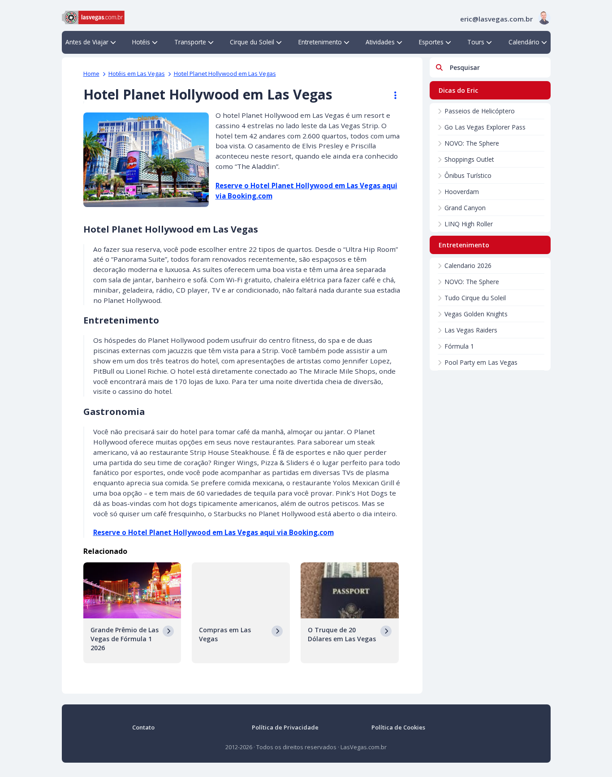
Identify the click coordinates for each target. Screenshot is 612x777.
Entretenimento (320, 42)
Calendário (524, 42)
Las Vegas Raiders (470, 330)
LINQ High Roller (468, 224)
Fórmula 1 (459, 346)
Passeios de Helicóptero (479, 111)
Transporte (190, 42)
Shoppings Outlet (469, 159)
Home (91, 73)
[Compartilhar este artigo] (391, 95)
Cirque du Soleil (252, 42)
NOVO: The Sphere (471, 143)
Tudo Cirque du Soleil (475, 298)
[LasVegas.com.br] (93, 16)
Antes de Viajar (86, 42)
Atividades (380, 42)
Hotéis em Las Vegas (136, 73)
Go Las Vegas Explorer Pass (485, 127)
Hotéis (141, 42)
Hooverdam (461, 191)
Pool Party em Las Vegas (480, 362)
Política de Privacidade (285, 727)
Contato (143, 727)
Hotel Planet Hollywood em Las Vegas (225, 73)
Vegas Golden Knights (476, 314)
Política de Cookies (398, 727)
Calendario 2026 (467, 265)
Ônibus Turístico (467, 175)
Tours (475, 42)
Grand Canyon (465, 207)
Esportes (431, 42)
